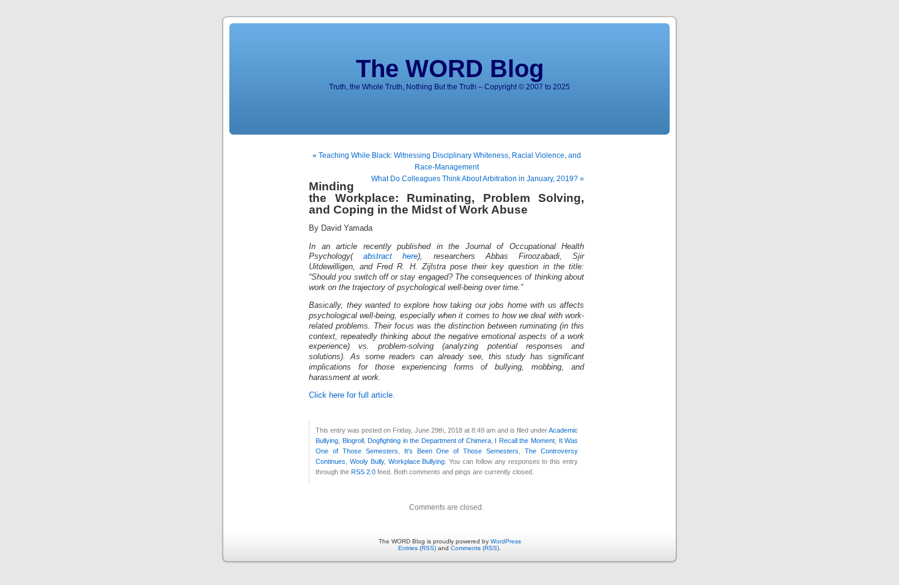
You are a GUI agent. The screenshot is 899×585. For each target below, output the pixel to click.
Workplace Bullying (416, 461)
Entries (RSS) (417, 548)
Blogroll (353, 440)
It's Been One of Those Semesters (461, 451)
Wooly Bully (367, 461)
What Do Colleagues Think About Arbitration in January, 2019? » (477, 178)
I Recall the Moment (525, 440)
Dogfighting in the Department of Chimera (429, 440)
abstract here (385, 256)
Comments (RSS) (475, 548)
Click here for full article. (352, 395)
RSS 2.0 (363, 471)
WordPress (505, 541)
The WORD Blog (450, 68)
